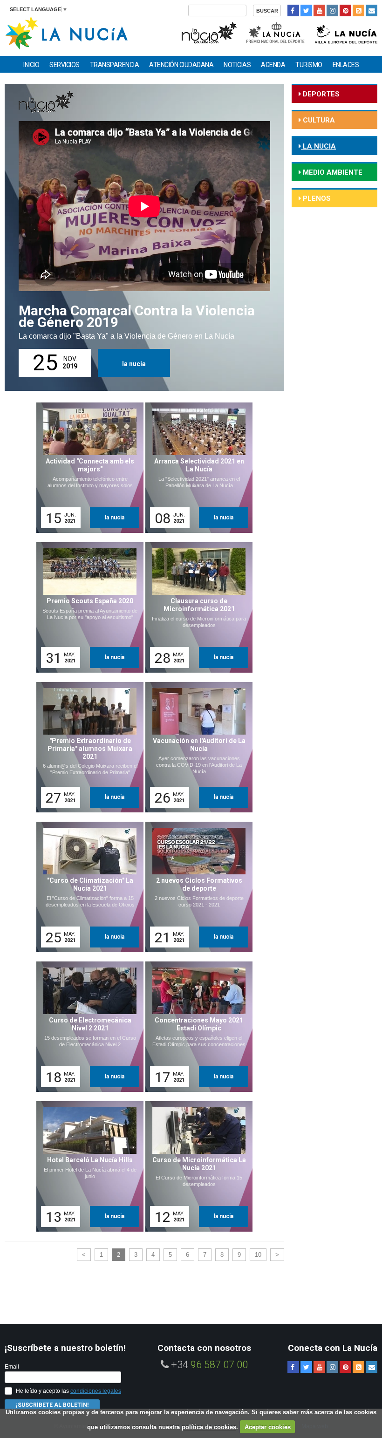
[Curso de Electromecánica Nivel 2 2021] (86, 1026)
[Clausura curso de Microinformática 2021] (195, 607)
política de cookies (209, 1427)
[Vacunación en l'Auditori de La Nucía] (195, 747)
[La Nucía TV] (208, 32)
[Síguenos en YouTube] (319, 10)
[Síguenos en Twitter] (306, 10)
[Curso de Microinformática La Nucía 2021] (195, 1166)
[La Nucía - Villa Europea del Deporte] (346, 32)
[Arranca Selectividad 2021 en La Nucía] (195, 467)
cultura (318, 120)
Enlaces (346, 64)
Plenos (316, 198)
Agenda (273, 64)
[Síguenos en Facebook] (293, 10)
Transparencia (114, 64)
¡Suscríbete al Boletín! (52, 1405)
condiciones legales (95, 1391)
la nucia (134, 364)
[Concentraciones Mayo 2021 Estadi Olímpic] (195, 1026)
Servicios (64, 64)
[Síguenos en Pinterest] (345, 10)
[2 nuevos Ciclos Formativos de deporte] (195, 886)
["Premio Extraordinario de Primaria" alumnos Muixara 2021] (86, 747)
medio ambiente (331, 172)
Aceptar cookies (268, 1427)
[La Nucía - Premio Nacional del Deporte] (276, 32)
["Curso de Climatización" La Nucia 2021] (86, 886)
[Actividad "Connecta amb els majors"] (86, 467)
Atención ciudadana (181, 64)
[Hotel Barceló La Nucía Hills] (86, 1166)
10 (258, 1254)
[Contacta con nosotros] (371, 10)
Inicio (31, 64)
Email (12, 1366)
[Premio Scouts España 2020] (86, 607)
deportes (320, 94)
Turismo (308, 64)
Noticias (237, 64)
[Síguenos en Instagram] (332, 10)
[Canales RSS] (358, 10)
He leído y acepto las (68, 1391)
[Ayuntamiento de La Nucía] (66, 32)
